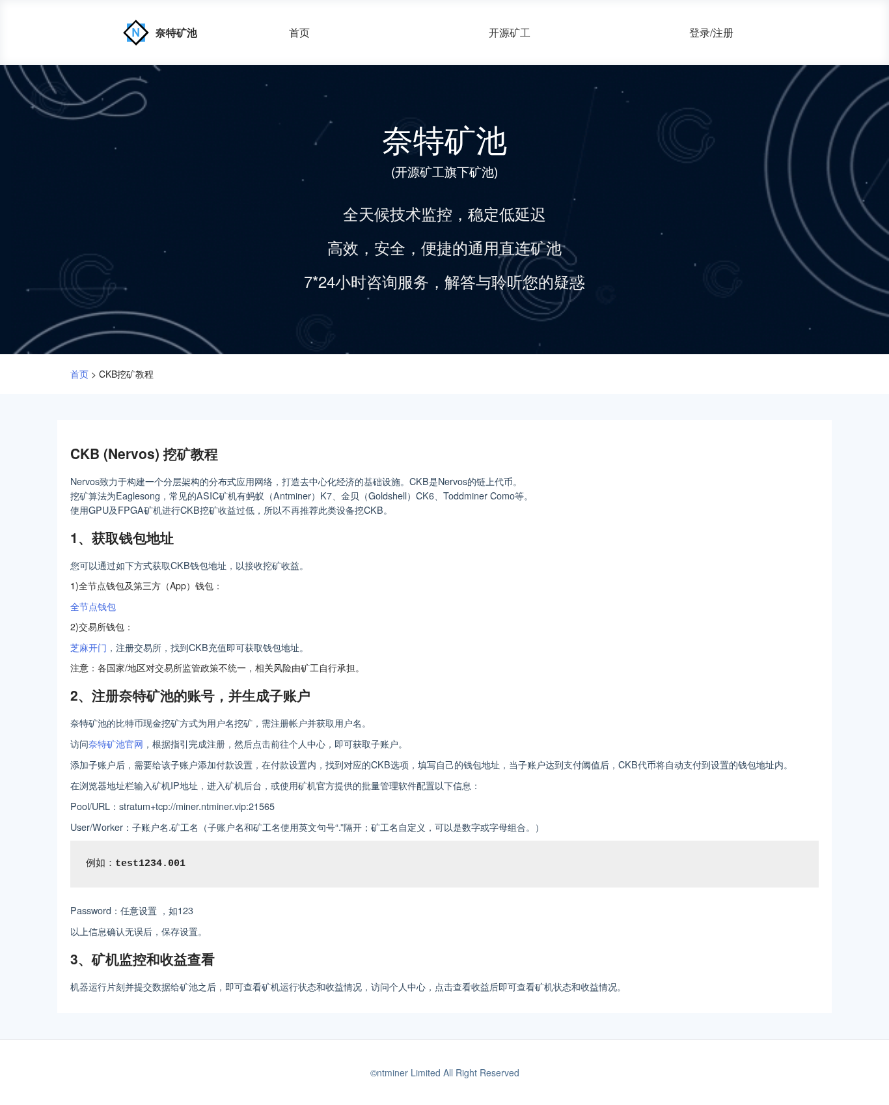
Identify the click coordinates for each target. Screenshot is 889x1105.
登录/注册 (711, 32)
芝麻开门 (88, 647)
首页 (299, 32)
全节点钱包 (93, 606)
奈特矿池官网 (116, 743)
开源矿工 (509, 32)
